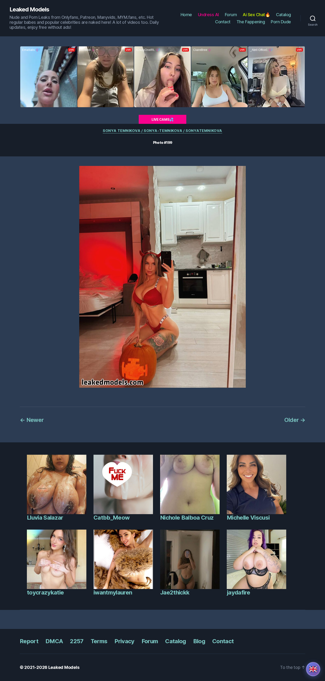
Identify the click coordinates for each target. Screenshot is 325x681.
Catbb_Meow (111, 517)
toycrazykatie (45, 592)
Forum (231, 14)
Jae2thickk (174, 592)
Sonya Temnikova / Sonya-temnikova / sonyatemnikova (162, 131)
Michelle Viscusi (248, 517)
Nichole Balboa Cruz (187, 517)
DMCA (54, 641)
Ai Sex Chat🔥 (256, 14)
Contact (223, 21)
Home (186, 14)
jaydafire (238, 592)
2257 (76, 641)
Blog (199, 641)
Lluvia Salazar (45, 517)
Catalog (283, 14)
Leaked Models (29, 9)
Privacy (124, 641)
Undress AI (208, 14)
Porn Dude (281, 21)
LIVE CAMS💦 (162, 119)
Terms (99, 641)
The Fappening (250, 21)
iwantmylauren (113, 592)
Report (29, 641)
